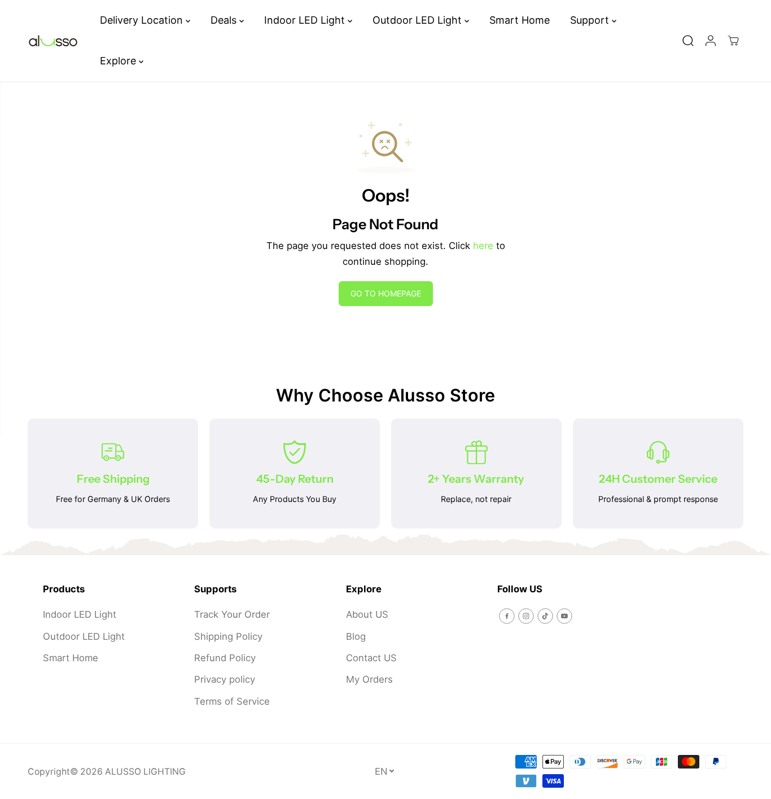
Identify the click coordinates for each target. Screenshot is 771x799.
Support (591, 20)
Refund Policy (225, 657)
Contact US (371, 657)
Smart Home (519, 20)
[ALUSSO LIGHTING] (53, 41)
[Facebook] (506, 616)
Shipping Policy (228, 636)
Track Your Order (232, 614)
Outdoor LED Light (419, 20)
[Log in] (710, 40)
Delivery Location (143, 20)
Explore (119, 61)
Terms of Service (232, 701)
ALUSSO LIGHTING (145, 771)
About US (367, 614)
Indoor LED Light (306, 20)
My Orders (369, 679)
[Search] (688, 40)
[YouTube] (564, 616)
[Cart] (733, 40)
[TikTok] (545, 616)
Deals (225, 20)
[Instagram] (526, 616)
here (483, 245)
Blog (356, 636)
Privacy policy (224, 679)
